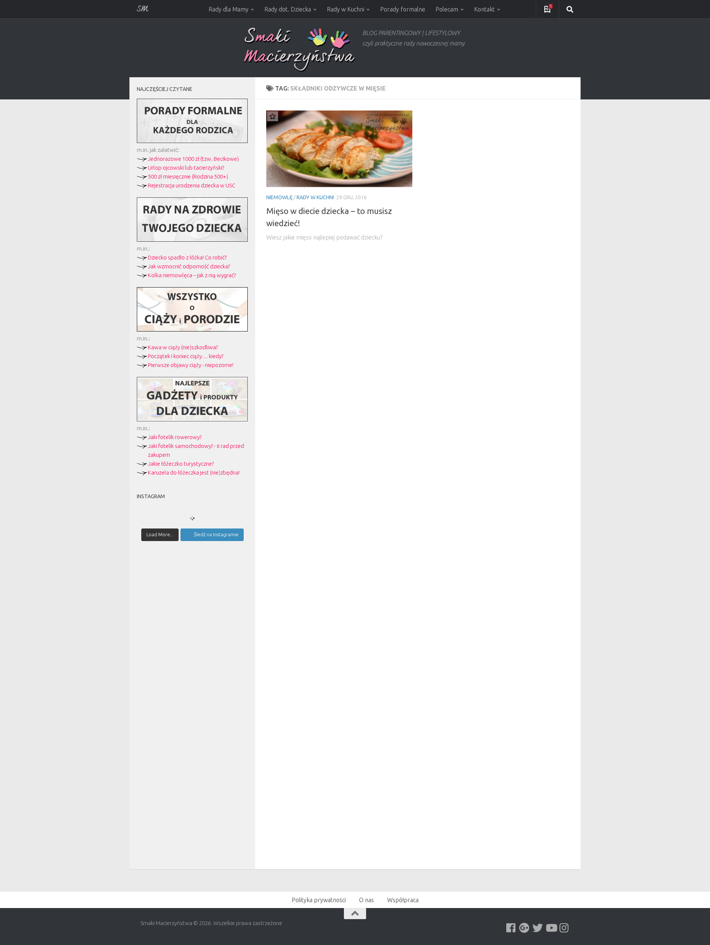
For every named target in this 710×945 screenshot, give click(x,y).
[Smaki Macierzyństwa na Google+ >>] (524, 928)
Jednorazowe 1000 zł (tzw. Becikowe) (193, 159)
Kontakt (484, 9)
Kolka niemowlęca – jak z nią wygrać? (192, 275)
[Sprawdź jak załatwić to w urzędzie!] (192, 141)
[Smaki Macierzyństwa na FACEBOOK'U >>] (511, 928)
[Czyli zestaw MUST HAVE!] (192, 419)
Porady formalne (402, 9)
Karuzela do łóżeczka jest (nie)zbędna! (194, 472)
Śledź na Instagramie (216, 534)
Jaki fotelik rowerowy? (175, 437)
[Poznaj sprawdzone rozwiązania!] (192, 240)
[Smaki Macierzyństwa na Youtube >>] (551, 928)
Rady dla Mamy (228, 9)
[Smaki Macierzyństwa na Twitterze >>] (537, 928)
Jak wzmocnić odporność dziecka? (189, 266)
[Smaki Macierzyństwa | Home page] (299, 50)
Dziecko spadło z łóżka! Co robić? (187, 257)
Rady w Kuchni (345, 9)
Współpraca (403, 900)
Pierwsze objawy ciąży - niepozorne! (190, 365)
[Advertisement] (192, 675)
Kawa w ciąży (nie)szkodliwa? (183, 347)
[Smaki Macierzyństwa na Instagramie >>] (564, 928)
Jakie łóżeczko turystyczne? (181, 463)
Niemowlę (279, 197)
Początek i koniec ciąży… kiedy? (185, 356)
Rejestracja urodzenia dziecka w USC (191, 185)
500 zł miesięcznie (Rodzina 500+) (188, 176)
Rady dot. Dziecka (287, 9)
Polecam (447, 9)
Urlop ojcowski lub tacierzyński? (186, 167)
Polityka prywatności (319, 900)
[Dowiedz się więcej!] (192, 329)
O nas (366, 900)
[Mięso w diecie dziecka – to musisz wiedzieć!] (339, 149)
